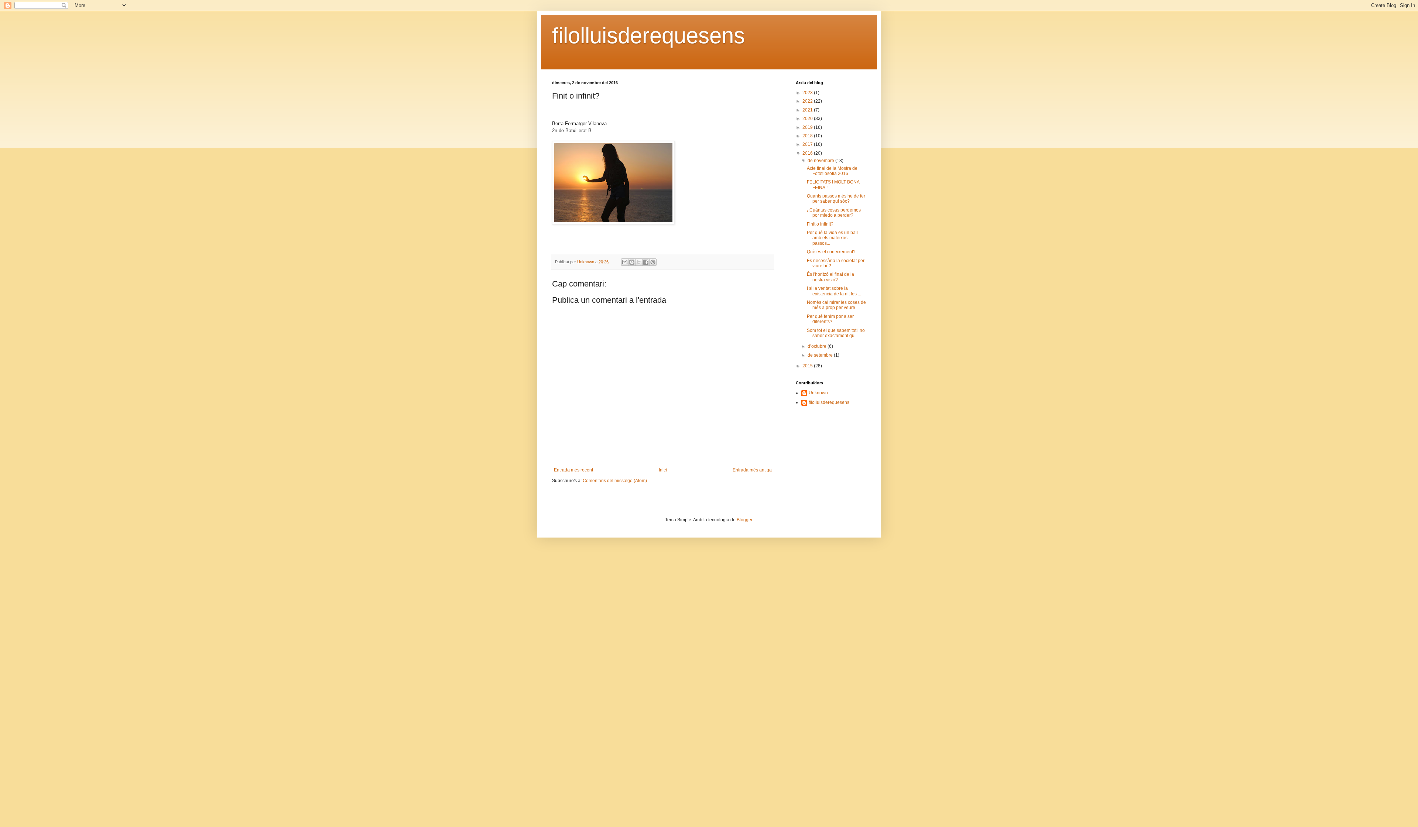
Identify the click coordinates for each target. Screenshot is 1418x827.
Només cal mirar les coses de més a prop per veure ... (836, 305)
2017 (808, 144)
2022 (808, 101)
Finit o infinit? (820, 224)
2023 (808, 92)
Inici (663, 470)
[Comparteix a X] (639, 262)
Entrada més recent (573, 470)
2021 (808, 110)
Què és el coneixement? (831, 251)
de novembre (821, 160)
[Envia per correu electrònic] (624, 262)
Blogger (744, 519)
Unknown (818, 392)
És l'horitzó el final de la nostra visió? (830, 277)
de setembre (821, 355)
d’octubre (818, 346)
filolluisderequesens (648, 35)
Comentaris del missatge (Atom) (615, 480)
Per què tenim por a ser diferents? (830, 319)
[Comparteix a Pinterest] (653, 262)
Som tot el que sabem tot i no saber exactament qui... (836, 333)
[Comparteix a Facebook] (646, 262)
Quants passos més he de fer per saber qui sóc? (836, 198)
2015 (808, 365)
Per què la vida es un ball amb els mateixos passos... (832, 238)
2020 (808, 118)
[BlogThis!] (632, 262)
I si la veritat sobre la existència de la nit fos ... (834, 291)
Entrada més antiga (752, 470)
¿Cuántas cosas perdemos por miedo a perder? (834, 212)
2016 (808, 153)
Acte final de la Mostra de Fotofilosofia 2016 (832, 171)
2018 (808, 135)
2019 (808, 127)
